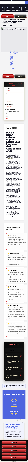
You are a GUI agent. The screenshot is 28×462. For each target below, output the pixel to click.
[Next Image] (25, 40)
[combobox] (12, 2)
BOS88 (10, 158)
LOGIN (7, 16)
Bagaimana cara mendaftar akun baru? (12, 355)
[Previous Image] (2, 40)
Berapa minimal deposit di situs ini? (12, 368)
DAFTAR (20, 16)
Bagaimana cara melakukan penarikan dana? (12, 375)
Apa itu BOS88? (10, 350)
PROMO (15, 442)
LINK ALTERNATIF (15, 454)
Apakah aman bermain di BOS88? (12, 362)
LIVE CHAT (15, 457)
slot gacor (14, 461)
